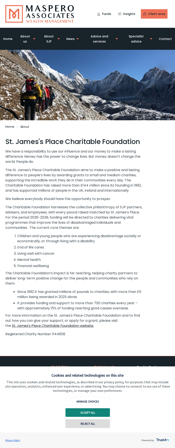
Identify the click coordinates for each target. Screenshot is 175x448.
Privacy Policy (12, 440)
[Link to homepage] (39, 14)
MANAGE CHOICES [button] (88, 401)
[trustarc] (163, 439)
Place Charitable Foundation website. (53, 325)
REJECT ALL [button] (88, 424)
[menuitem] (8, 39)
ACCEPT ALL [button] (87, 412)
